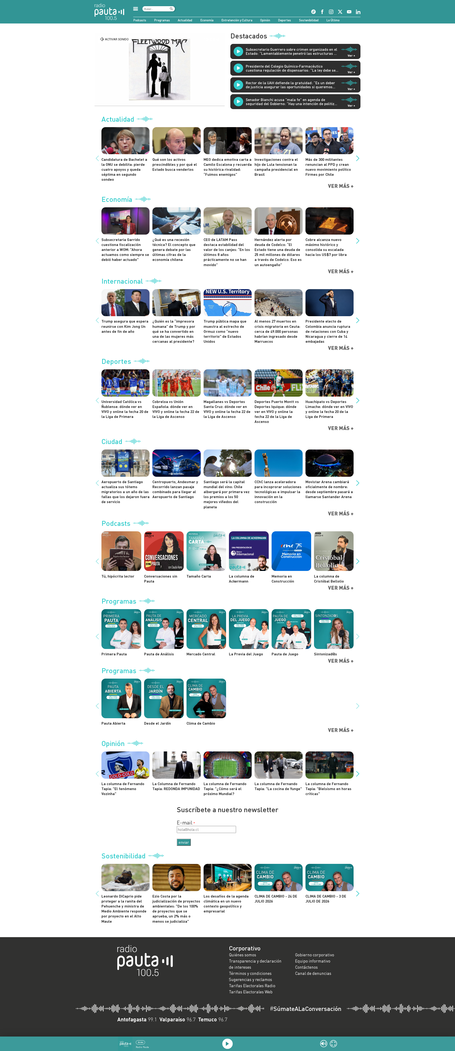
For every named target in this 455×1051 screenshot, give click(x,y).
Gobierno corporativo (314, 954)
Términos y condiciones (250, 973)
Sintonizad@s (325, 654)
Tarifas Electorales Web (251, 991)
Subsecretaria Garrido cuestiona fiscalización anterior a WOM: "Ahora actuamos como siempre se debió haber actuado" (125, 249)
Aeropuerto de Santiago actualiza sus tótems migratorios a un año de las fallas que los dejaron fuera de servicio (125, 491)
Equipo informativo (312, 960)
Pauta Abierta (113, 723)
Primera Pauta (114, 654)
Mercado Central (201, 654)
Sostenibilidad (308, 20)
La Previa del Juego (246, 654)
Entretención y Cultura (236, 20)
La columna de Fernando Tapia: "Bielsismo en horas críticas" (328, 788)
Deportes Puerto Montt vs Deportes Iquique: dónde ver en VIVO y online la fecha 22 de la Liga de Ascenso (277, 411)
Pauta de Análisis (159, 654)
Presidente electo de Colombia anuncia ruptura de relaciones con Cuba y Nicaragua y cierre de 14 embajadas (327, 331)
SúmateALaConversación (305, 1008)
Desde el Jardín (157, 723)
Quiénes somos (242, 954)
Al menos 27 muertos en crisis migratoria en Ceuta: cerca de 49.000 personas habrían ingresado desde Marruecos (277, 331)
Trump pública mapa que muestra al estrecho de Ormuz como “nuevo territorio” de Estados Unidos (225, 331)
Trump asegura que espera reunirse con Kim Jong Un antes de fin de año (124, 326)
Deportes (284, 20)
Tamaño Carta (199, 576)
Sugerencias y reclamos (250, 979)
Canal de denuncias (313, 973)
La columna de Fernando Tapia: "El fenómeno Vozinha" (122, 788)
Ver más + (341, 186)
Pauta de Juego (285, 654)
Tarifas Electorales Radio (252, 985)
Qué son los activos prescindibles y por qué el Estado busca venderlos (174, 164)
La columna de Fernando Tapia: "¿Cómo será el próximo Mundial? (225, 788)
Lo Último (333, 20)
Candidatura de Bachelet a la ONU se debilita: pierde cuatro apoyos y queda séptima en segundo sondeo (124, 169)
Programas (162, 20)
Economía (207, 20)
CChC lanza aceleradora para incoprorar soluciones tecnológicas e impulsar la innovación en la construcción (278, 491)
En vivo (140, 1042)
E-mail (184, 823)
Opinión (265, 20)
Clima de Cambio (201, 723)
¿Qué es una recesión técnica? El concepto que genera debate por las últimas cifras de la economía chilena (174, 249)
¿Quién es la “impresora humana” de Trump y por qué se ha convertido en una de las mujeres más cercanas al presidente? (173, 331)
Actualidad (185, 20)
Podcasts (139, 20)
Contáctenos (306, 967)
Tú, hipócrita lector (117, 576)
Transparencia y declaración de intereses (255, 964)
